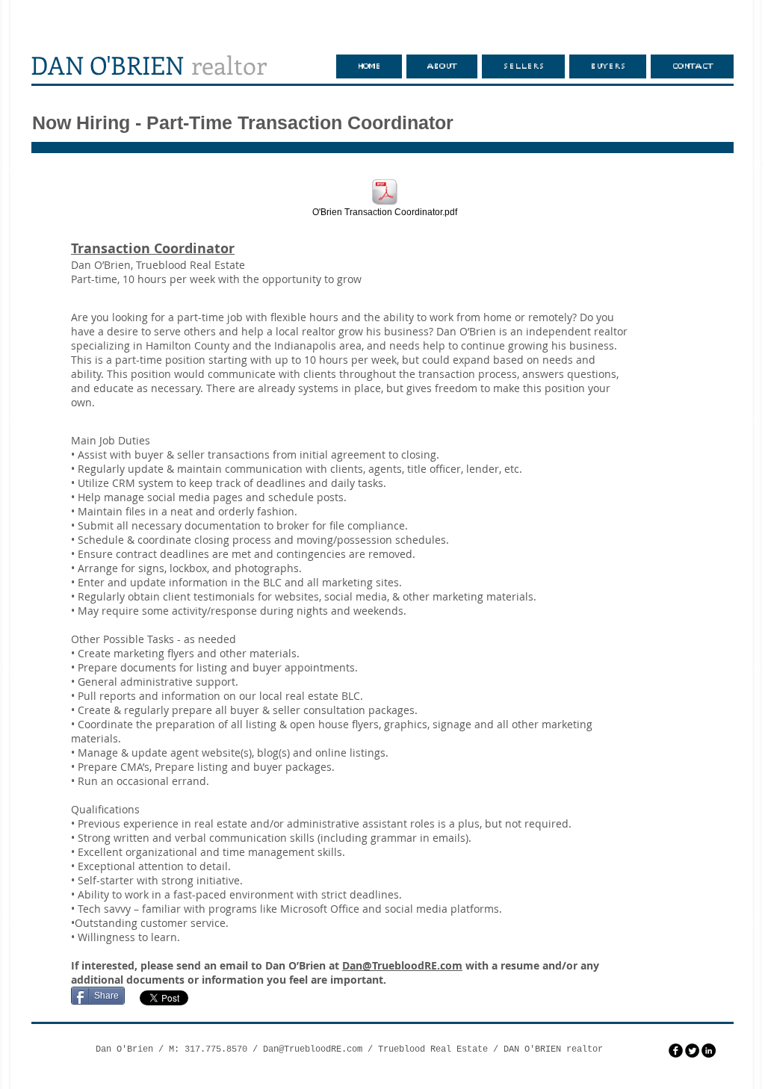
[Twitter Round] (692, 1050)
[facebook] (676, 1050)
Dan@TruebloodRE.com (402, 965)
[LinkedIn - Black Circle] (708, 1050)
